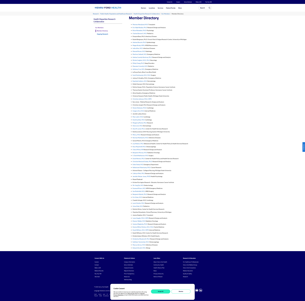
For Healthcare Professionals (190, 262)
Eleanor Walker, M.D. (139, 221)
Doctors (143, 8)
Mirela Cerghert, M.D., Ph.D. (141, 60)
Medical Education (188, 271)
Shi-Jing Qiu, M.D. (138, 185)
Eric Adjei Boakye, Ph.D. (140, 27)
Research (96, 14)
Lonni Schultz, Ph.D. (139, 203)
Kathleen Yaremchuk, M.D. (141, 242)
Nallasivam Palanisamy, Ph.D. (142, 167)
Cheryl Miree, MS (138, 149)
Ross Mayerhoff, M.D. (139, 146)
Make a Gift (198, 2)
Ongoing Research (102, 34)
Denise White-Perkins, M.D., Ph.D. (143, 227)
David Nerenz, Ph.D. (139, 158)
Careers (178, 2)
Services (160, 8)
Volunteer (97, 276)
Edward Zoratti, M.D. (139, 248)
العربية (104, 294)
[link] (114, 7)
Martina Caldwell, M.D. (140, 54)
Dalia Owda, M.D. (138, 164)
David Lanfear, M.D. (139, 120)
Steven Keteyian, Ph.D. (140, 108)
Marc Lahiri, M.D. (138, 117)
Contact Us (169, 2)
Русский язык (106, 296)
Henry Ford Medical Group (190, 265)
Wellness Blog (128, 279)
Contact (97, 265)
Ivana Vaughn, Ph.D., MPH (141, 218)
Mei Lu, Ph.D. (137, 135)
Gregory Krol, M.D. (138, 111)
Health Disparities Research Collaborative (147, 14)
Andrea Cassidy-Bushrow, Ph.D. (142, 57)
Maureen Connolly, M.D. (140, 66)
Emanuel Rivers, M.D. (139, 188)
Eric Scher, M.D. (137, 197)
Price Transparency (129, 273)
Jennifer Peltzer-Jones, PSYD (142, 176)
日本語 (100, 296)
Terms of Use (130, 293)
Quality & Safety (187, 273)
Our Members (165, 14)
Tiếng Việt (96, 296)
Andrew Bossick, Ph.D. (139, 42)
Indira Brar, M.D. (138, 48)
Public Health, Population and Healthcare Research (116, 14)
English (95, 294)
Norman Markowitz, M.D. (140, 138)
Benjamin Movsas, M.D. (140, 152)
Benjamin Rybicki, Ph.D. (140, 194)
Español (100, 294)
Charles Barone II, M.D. (140, 33)
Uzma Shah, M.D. (138, 206)
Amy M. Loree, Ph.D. (139, 129)
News (155, 271)
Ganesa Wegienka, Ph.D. (140, 224)
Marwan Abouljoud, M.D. (140, 24)
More (180, 8)
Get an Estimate (188, 2)
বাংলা (107, 294)
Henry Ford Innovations (189, 268)
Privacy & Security (159, 273)
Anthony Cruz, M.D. (139, 69)
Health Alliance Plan (159, 268)
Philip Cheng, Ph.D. (138, 63)
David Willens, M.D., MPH (141, 230)
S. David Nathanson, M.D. (140, 155)
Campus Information (129, 262)
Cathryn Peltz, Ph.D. (139, 173)
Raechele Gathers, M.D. (140, 81)
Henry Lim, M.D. (138, 126)
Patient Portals (170, 8)
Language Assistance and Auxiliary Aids (104, 290)
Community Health (159, 265)
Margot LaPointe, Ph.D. (140, 123)
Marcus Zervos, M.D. (139, 245)
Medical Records (99, 271)
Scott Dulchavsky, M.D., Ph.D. (142, 75)
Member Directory (102, 31)
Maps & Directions (129, 271)
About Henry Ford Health (160, 262)
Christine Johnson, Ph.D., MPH (142, 99)
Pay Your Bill (208, 2)
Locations (152, 8)
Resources (127, 276)
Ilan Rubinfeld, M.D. (139, 191)
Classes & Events (128, 268)
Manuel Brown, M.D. (139, 51)
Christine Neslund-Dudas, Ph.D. (142, 161)
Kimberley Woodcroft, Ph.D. (141, 239)
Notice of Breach (158, 276)
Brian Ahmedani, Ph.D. (139, 30)
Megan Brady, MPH (139, 45)
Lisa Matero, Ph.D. (138, 143)
